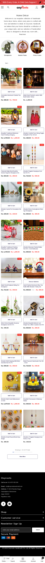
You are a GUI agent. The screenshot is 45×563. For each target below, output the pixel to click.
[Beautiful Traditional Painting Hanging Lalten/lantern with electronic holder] (11, 230)
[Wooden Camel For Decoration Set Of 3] (11, 192)
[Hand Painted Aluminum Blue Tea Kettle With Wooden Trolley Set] (33, 268)
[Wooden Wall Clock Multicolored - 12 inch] (11, 382)
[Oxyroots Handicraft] (8, 47)
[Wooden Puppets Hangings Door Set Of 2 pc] (33, 154)
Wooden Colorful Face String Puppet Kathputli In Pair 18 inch (33, 134)
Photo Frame (37, 55)
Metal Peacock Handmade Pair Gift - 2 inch (33, 362)
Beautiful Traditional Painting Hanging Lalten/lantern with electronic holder (9, 248)
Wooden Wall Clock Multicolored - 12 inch (10, 399)
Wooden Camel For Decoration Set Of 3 (11, 210)
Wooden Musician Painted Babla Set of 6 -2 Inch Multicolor (32, 248)
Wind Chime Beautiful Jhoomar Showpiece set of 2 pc (10, 324)
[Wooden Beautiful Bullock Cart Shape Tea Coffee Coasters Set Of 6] (33, 306)
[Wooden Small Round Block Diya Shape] (11, 420)
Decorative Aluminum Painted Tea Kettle (11, 96)
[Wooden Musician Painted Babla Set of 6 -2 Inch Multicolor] (33, 230)
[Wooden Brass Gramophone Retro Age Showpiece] (33, 192)
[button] (42, 48)
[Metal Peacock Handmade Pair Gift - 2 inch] (33, 344)
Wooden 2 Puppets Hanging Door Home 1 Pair (32, 437)
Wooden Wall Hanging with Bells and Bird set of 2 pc (10, 362)
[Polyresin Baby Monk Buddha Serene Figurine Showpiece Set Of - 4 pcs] (11, 154)
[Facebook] (3, 504)
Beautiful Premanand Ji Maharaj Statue (32, 399)
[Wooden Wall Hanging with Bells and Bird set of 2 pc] (11, 344)
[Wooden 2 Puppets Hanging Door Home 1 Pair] (33, 420)
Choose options (34, 281)
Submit (38, 529)
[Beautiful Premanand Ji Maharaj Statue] (33, 382)
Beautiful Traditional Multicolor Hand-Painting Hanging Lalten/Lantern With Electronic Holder (9, 134)
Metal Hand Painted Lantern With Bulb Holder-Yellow (32, 96)
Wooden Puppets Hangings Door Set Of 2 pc (32, 172)
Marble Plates (22, 55)
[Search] (8, 7)
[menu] (2, 7)
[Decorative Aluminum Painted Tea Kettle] (11, 78)
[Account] (37, 7)
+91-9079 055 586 (13, 482)
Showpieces (8, 55)
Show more (23, 456)
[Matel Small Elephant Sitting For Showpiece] (11, 268)
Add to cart (11, 91)
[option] (8, 48)
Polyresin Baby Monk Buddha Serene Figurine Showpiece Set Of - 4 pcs (11, 172)
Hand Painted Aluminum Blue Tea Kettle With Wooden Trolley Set (33, 286)
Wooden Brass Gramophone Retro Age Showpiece (33, 210)
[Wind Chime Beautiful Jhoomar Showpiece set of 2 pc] (11, 306)
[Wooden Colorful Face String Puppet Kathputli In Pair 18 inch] (33, 116)
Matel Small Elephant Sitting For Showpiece (10, 286)
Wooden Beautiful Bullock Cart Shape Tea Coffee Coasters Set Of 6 (33, 324)
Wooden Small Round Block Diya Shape (10, 437)
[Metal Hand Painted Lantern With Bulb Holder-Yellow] (33, 78)
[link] (8, 537)
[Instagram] (9, 504)
